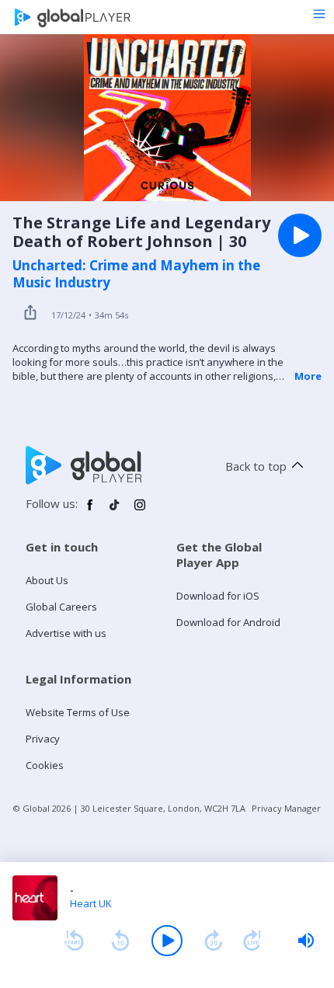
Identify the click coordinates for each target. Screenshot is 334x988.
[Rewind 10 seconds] (120, 940)
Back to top (256, 466)
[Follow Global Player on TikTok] (115, 511)
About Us (47, 580)
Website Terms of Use (78, 712)
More (308, 376)
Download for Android (228, 622)
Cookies (45, 765)
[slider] (306, 940)
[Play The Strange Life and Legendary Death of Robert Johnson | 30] (300, 235)
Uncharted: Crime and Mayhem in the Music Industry (136, 274)
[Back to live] (252, 940)
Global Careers (61, 607)
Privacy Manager (286, 808)
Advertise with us (66, 633)
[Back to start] (73, 940)
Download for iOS (217, 596)
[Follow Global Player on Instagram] (140, 511)
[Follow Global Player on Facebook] (90, 511)
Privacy (43, 739)
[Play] (167, 940)
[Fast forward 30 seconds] (213, 940)
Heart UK (91, 903)
